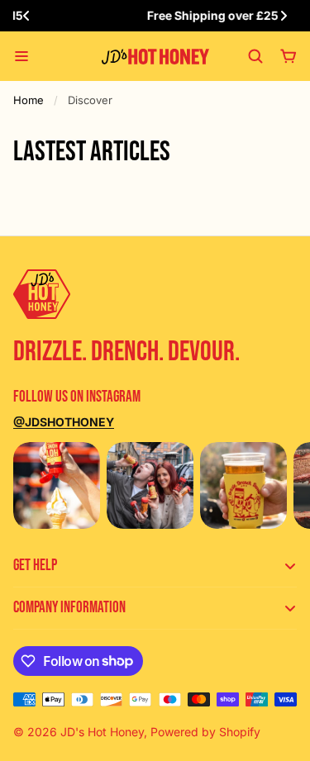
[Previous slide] (26, 15)
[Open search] (255, 56)
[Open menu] (21, 56)
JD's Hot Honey (102, 732)
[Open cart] (288, 56)
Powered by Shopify (205, 732)
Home (28, 100)
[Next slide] (283, 15)
